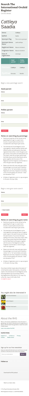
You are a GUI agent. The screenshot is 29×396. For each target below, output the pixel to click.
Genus (3, 92)
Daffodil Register (9, 301)
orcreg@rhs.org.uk (6, 279)
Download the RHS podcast (11, 372)
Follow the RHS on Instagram (18, 364)
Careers (3, 337)
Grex (2, 101)
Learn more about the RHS (7, 328)
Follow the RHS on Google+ (15, 364)
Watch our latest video (9, 383)
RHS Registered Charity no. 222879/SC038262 (12, 391)
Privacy (19, 335)
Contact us (11, 335)
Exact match (6, 210)
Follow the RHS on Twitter (5, 364)
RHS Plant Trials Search (11, 306)
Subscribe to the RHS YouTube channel (8, 364)
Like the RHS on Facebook (2, 364)
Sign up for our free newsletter (11, 347)
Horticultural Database (11, 295)
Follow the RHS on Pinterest (12, 364)
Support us (3, 335)
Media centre (10, 337)
